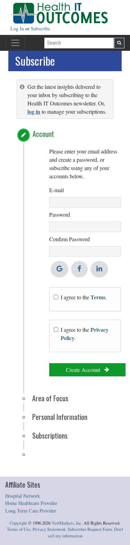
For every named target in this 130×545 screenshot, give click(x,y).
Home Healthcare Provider (31, 503)
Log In (17, 28)
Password (59, 214)
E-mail (56, 190)
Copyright (18, 523)
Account (43, 134)
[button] (23, 135)
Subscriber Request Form (90, 529)
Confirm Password (69, 239)
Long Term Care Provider (30, 510)
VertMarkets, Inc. (67, 523)
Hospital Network (22, 495)
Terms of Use (19, 529)
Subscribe (40, 28)
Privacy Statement (49, 529)
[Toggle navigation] (15, 43)
